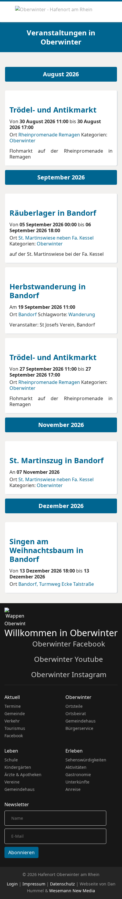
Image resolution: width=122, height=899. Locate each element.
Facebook (13, 735)
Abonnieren (21, 852)
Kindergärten (17, 767)
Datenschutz (62, 884)
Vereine (12, 782)
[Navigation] (6, 12)
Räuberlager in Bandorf (52, 213)
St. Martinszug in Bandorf (56, 460)
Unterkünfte (77, 782)
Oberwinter (22, 140)
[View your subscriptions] (107, 62)
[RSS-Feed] (112, 62)
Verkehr (12, 721)
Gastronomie (78, 774)
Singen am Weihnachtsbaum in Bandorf (46, 550)
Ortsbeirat (75, 713)
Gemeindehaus (80, 721)
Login (12, 884)
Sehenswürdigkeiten (85, 760)
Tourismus (14, 728)
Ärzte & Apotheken (22, 774)
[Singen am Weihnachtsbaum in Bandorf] (31, 529)
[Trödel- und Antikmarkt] (31, 98)
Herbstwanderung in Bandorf (47, 290)
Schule (11, 760)
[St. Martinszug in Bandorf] (31, 448)
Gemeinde (14, 713)
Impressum (34, 884)
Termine (12, 706)
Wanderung (81, 314)
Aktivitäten (75, 767)
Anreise (73, 789)
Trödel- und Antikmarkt (53, 110)
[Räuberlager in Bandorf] (31, 201)
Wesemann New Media (72, 890)
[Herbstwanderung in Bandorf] (31, 274)
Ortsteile (74, 706)
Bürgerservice (79, 728)
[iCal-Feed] (116, 62)
